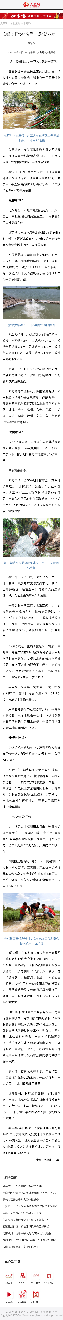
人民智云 (22, 1302)
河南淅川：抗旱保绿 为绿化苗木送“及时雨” (27, 1233)
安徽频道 (15, 23)
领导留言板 (48, 1283)
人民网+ (22, 1283)
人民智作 (35, 1302)
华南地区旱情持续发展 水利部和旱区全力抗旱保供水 (33, 1192)
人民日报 (9, 1283)
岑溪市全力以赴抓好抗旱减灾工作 (22, 1213)
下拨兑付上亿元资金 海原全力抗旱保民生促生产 (30, 1206)
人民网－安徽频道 (46, 52)
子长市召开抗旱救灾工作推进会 (21, 1199)
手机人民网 (35, 1283)
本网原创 (27, 23)
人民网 (3, 23)
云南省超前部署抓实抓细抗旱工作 (22, 1246)
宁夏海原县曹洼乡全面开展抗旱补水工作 (26, 1219)
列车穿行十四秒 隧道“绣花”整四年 (22, 1186)
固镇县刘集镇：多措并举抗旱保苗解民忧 (26, 1226)
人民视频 (9, 1302)
